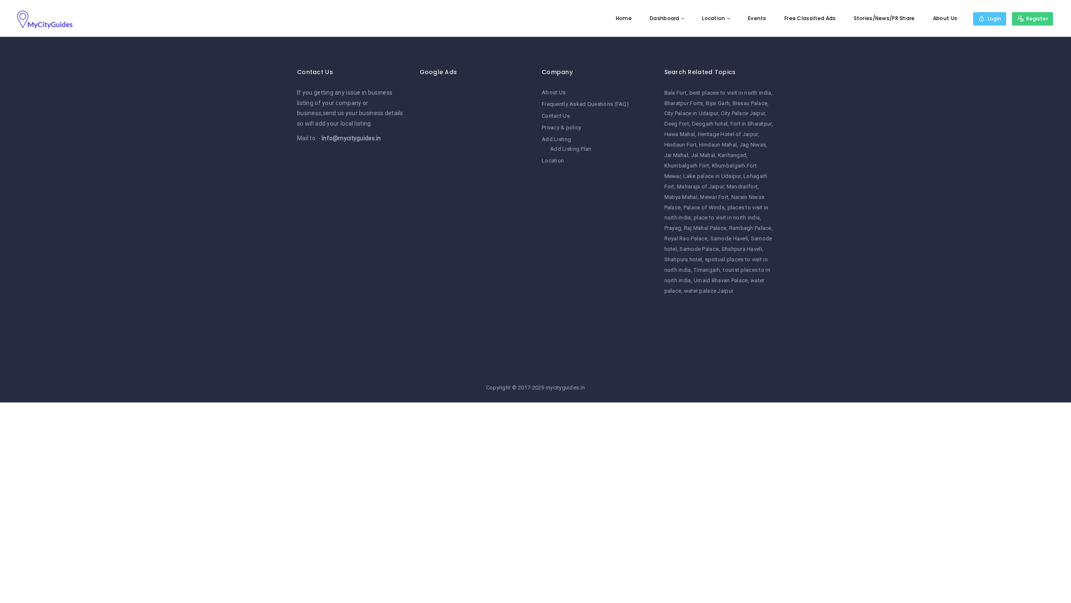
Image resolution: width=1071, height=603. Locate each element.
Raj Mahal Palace (705, 228)
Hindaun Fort (680, 145)
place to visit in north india (727, 217)
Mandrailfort (742, 186)
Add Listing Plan (570, 149)
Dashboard (664, 18)
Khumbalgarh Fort (686, 165)
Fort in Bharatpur (751, 124)
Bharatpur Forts (683, 103)
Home (624, 18)
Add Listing (556, 139)
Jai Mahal (676, 155)
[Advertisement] (475, 213)
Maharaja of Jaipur (700, 186)
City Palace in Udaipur (691, 113)
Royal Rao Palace (685, 238)
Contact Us (556, 116)
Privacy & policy (561, 127)
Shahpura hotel (683, 259)
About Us (945, 18)
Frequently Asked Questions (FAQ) (585, 104)
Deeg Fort (676, 124)
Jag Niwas (753, 145)
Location (713, 18)
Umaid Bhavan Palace (721, 280)
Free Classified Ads (809, 18)
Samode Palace (699, 249)
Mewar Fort (714, 197)
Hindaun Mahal (718, 145)
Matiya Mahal (680, 197)
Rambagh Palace (750, 228)
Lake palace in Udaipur (711, 176)
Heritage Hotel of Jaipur (728, 134)
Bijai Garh (718, 103)
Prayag (673, 228)
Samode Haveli (729, 238)
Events (757, 18)
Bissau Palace (750, 103)
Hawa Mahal (679, 134)
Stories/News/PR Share (884, 18)
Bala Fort (675, 93)
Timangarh (707, 270)
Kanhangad (732, 155)
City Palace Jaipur (743, 113)
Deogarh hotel (710, 124)
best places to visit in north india (730, 93)
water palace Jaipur (708, 291)
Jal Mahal (703, 155)
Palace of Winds (704, 207)
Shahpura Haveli (742, 249)
